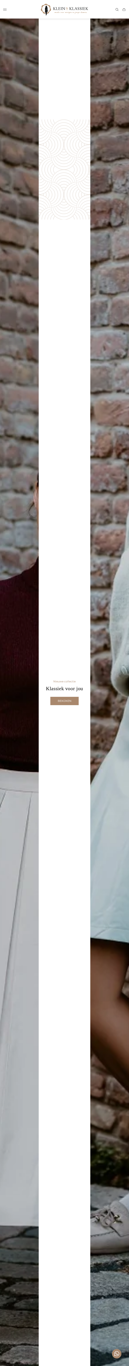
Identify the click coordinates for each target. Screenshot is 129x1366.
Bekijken (64, 700)
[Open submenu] (4, 9)
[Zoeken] (117, 9)
